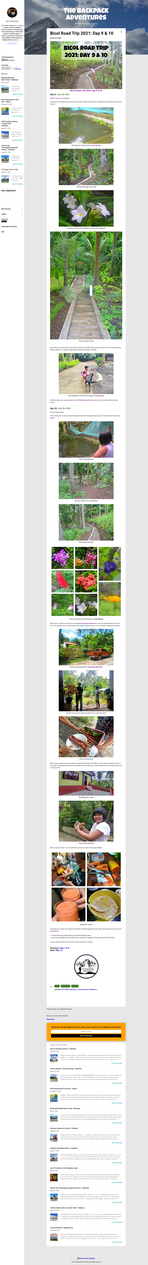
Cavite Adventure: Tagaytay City (61, 1228)
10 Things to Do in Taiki (9, 169)
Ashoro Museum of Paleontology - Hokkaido (66, 1069)
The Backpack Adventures (86, 15)
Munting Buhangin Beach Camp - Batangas (65, 1108)
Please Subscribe (86, 1036)
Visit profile (12, 43)
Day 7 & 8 (64, 948)
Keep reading (117, 1063)
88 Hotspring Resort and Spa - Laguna (63, 1088)
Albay (57, 986)
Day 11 (59, 950)
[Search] (125, 4)
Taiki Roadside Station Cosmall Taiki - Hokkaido (67, 1208)
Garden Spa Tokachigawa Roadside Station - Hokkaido (69, 1188)
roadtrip (75, 986)
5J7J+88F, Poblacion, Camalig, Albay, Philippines (79, 989)
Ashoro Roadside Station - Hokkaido (63, 1049)
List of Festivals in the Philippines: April (64, 1168)
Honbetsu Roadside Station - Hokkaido (64, 1148)
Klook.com (50, 1019)
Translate (17, 69)
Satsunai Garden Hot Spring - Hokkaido (64, 1128)
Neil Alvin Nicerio (12, 21)
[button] (121, 32)
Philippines (65, 986)
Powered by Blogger (87, 1258)
